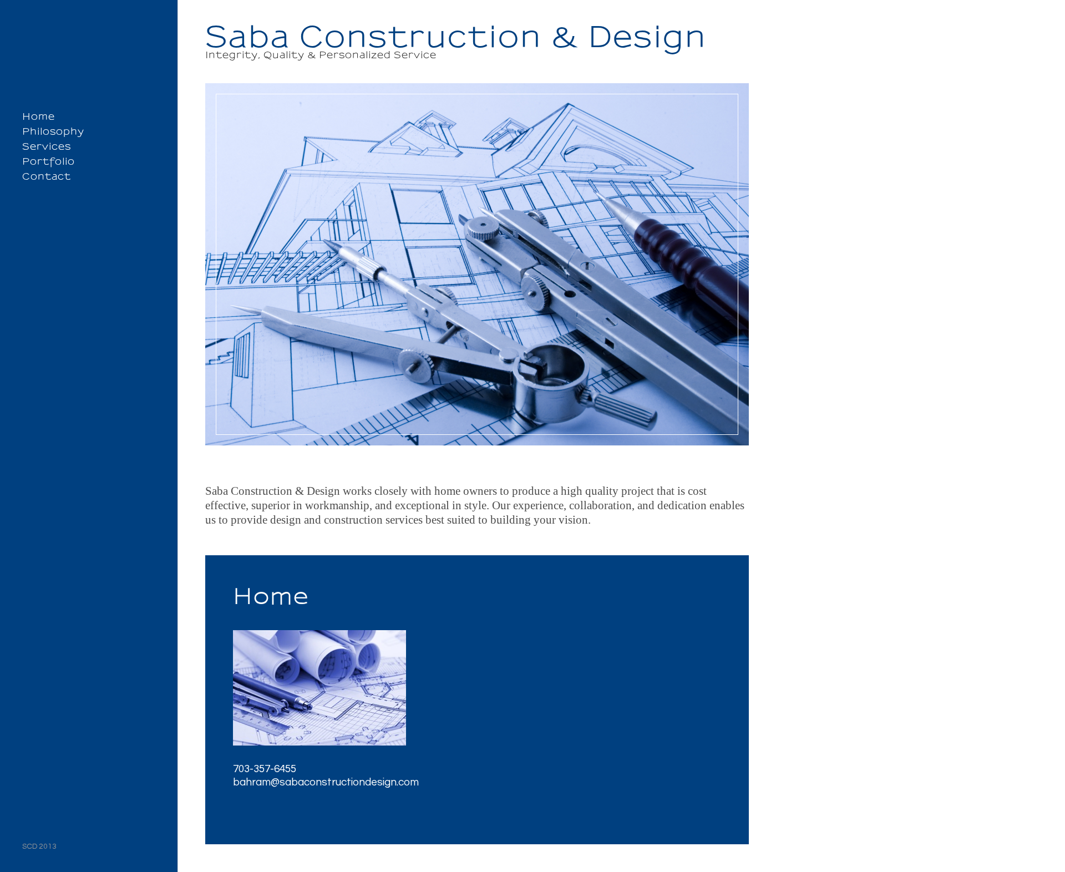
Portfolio (48, 161)
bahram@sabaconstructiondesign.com (326, 782)
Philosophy (53, 131)
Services (46, 146)
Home (38, 116)
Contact (46, 176)
